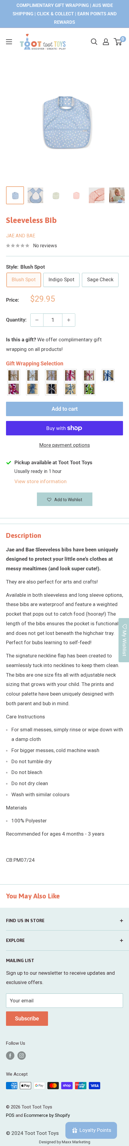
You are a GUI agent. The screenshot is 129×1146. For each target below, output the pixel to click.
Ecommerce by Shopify (47, 1115)
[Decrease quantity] (37, 320)
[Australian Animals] (52, 375)
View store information (40, 481)
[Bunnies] (33, 375)
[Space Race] (52, 389)
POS (10, 1115)
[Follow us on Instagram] (21, 1055)
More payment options (64, 445)
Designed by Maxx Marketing (64, 1141)
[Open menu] (9, 41)
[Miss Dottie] (14, 389)
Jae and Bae (20, 236)
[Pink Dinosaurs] (71, 375)
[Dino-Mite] (90, 389)
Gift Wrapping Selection (34, 363)
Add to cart (65, 409)
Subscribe (27, 1018)
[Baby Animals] (14, 375)
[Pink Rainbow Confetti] (90, 375)
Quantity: (16, 320)
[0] (118, 41)
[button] (64, 499)
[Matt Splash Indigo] (108, 375)
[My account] (106, 41)
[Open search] (94, 41)
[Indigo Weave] (33, 389)
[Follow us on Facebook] (10, 1055)
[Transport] (71, 389)
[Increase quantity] (68, 320)
